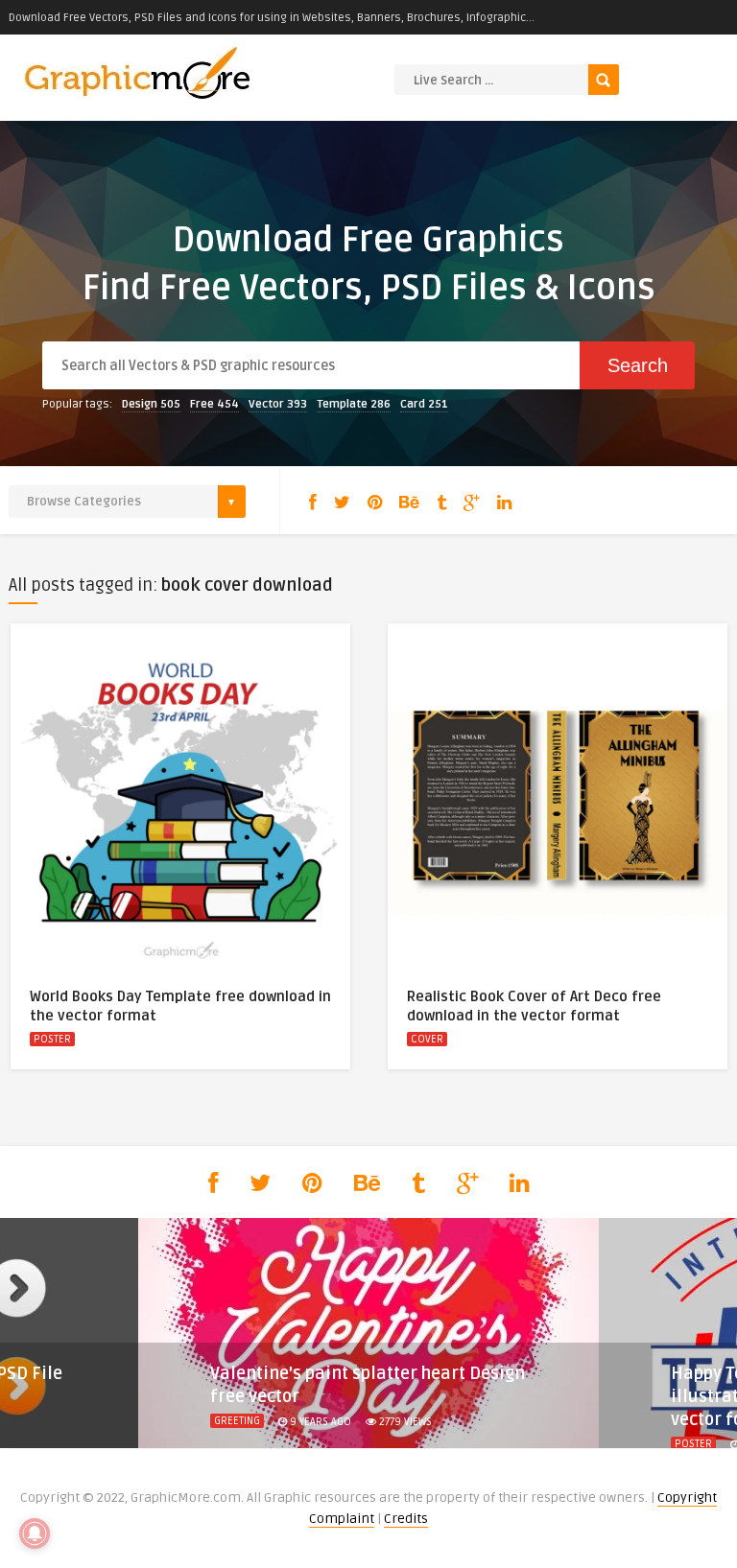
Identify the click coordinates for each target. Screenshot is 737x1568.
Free (214, 404)
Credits (406, 1518)
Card (424, 404)
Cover (427, 1039)
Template (354, 404)
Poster (52, 1039)
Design (151, 404)
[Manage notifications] (34, 1533)
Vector (278, 404)
